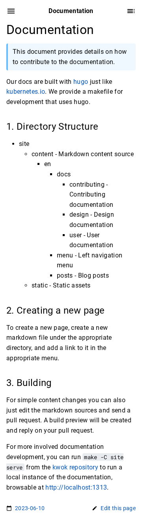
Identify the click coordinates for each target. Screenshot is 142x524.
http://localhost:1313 (76, 487)
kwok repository (75, 467)
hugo (80, 81)
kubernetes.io (25, 91)
